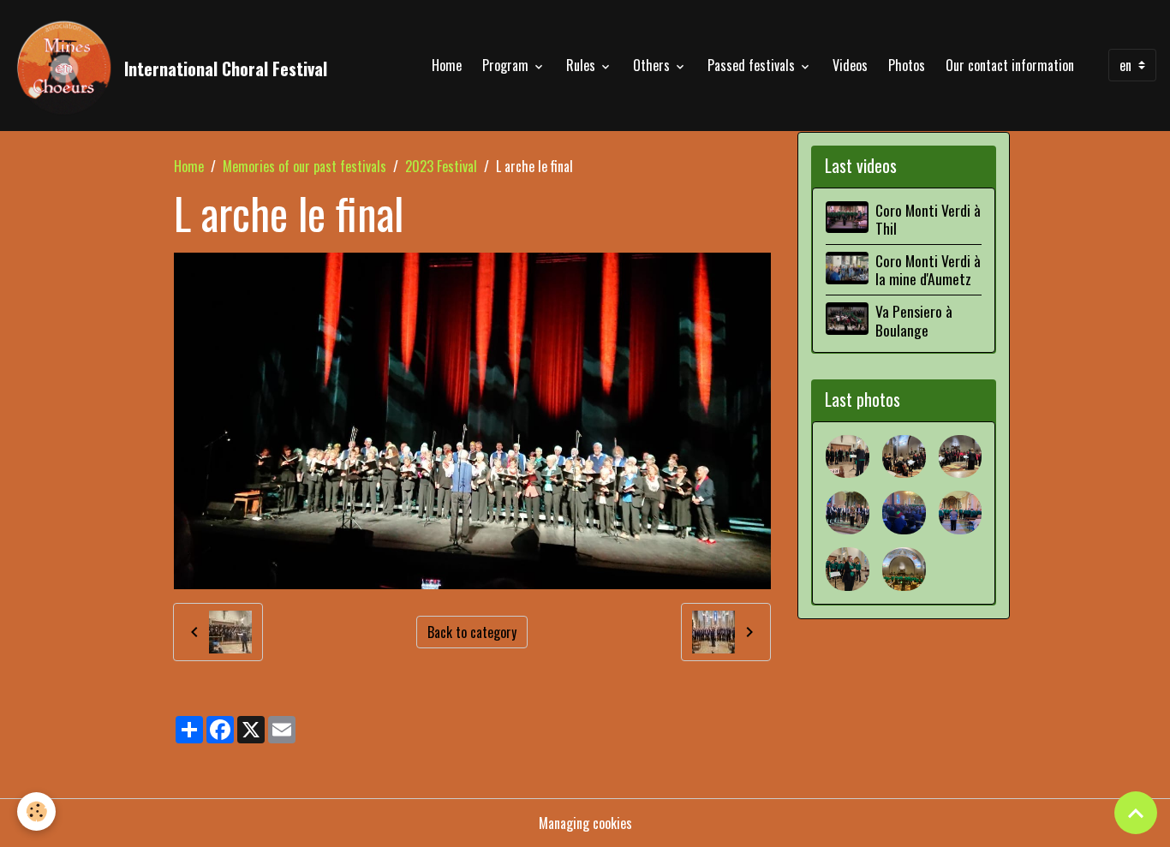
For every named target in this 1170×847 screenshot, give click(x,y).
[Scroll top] (1135, 812)
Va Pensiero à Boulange (913, 320)
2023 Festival (441, 166)
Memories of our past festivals (304, 166)
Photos (906, 65)
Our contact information (1010, 65)
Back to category (471, 632)
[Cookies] (36, 811)
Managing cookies (585, 823)
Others (653, 65)
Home (447, 65)
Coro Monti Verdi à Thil (928, 219)
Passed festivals (752, 65)
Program (507, 65)
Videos (850, 65)
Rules (582, 65)
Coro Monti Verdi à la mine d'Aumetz (928, 269)
